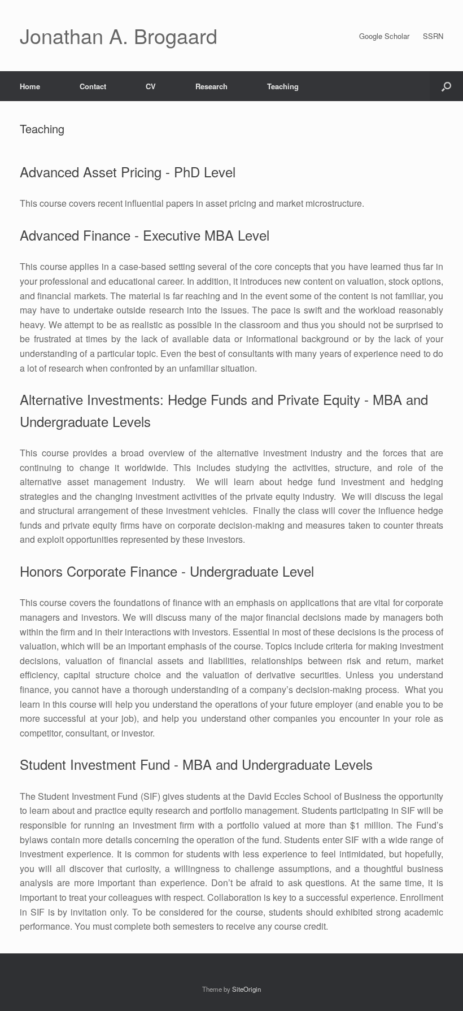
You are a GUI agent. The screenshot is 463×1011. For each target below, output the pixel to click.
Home (30, 86)
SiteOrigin (246, 988)
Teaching (283, 86)
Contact (93, 86)
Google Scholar (384, 35)
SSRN (433, 35)
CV (151, 86)
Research (211, 86)
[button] (446, 86)
